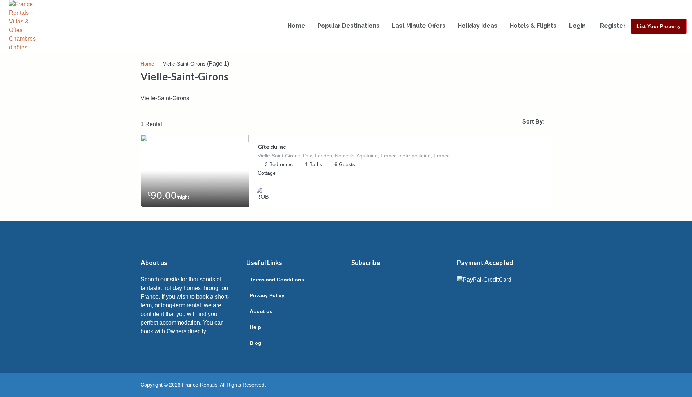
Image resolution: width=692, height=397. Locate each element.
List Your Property (658, 26)
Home (296, 25)
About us (261, 311)
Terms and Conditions (277, 279)
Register (613, 25)
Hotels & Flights (533, 25)
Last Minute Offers (418, 25)
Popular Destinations (349, 25)
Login (577, 25)
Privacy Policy (267, 295)
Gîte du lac (272, 146)
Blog (255, 343)
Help (255, 327)
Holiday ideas (477, 25)
